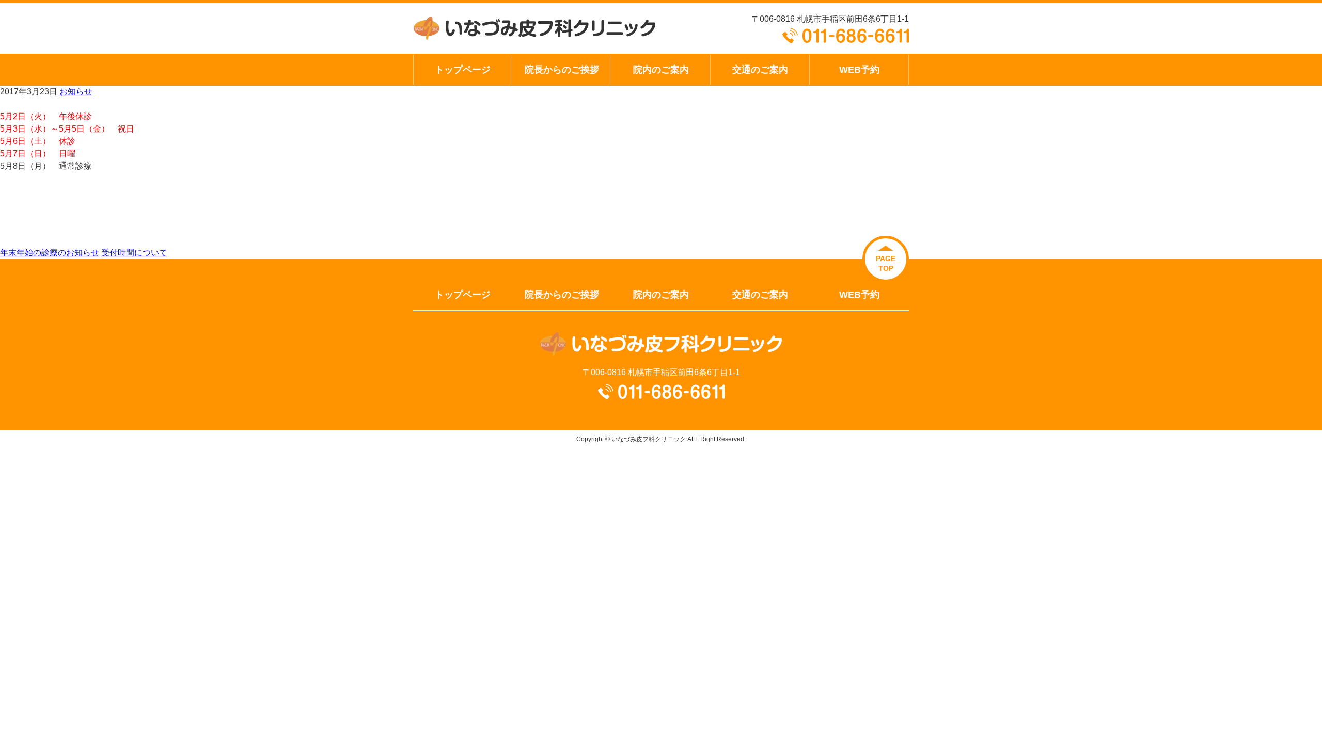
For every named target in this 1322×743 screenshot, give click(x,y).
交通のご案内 (760, 69)
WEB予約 (859, 69)
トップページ (463, 69)
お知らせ (75, 91)
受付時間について (134, 252)
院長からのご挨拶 (562, 69)
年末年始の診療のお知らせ (49, 252)
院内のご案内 (661, 69)
